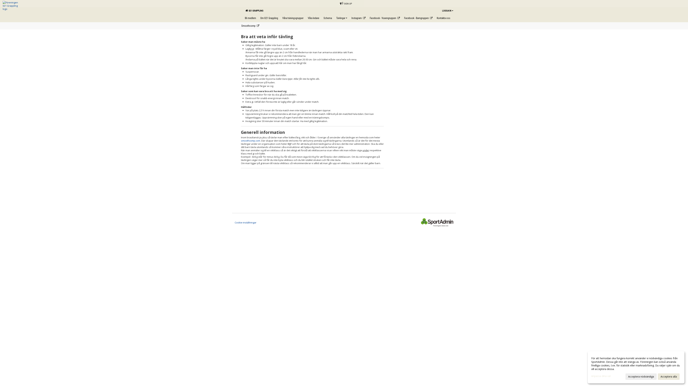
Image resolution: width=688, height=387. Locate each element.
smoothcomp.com (250, 140)
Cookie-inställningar (245, 222)
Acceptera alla (669, 376)
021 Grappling (255, 10)
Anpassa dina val (601, 376)
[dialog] (636, 367)
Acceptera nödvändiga (641, 376)
